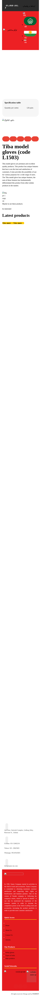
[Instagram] (16, 986)
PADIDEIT (35, 994)
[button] (6, 138)
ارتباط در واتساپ (29, 6)
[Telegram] (20, 986)
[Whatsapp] (25, 986)
